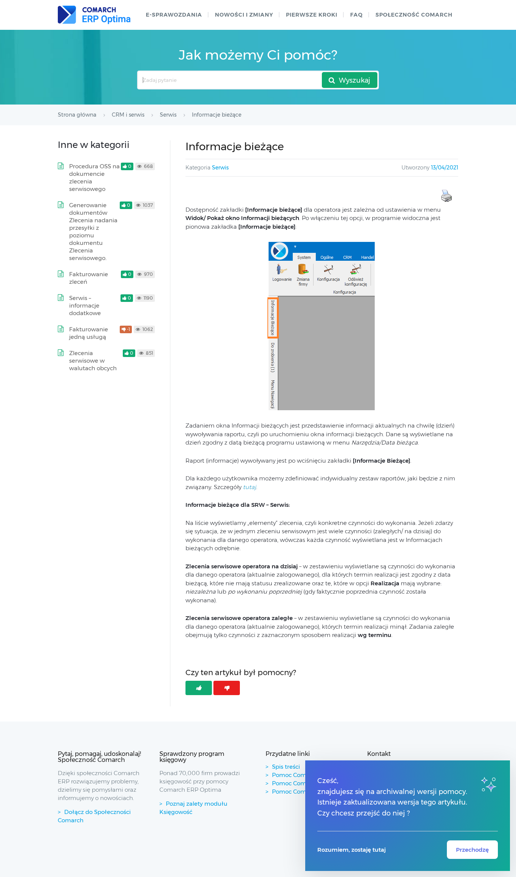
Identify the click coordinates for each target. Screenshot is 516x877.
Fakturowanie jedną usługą (88, 333)
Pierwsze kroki (311, 14)
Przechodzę (472, 849)
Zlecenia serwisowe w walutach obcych (93, 360)
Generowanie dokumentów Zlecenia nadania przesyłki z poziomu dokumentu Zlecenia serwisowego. (93, 232)
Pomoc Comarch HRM (303, 791)
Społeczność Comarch (414, 14)
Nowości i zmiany (244, 14)
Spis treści (286, 766)
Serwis (220, 167)
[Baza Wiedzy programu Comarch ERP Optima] (94, 15)
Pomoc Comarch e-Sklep (306, 783)
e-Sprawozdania (174, 14)
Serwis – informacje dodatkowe (85, 305)
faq (356, 14)
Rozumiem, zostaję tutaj (351, 849)
